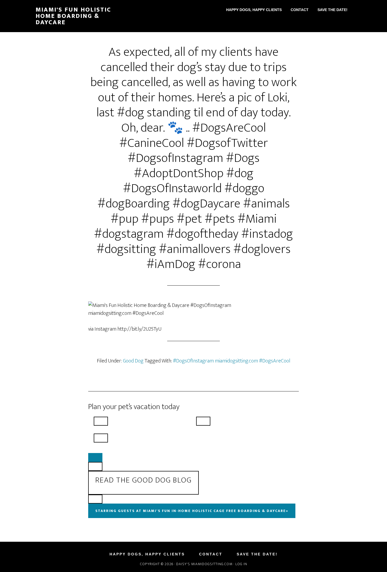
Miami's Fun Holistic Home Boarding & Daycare (73, 16)
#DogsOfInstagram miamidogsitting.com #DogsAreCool (231, 360)
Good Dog (133, 360)
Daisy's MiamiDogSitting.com (205, 564)
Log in (241, 564)
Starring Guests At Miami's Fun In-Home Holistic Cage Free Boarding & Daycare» (191, 511)
